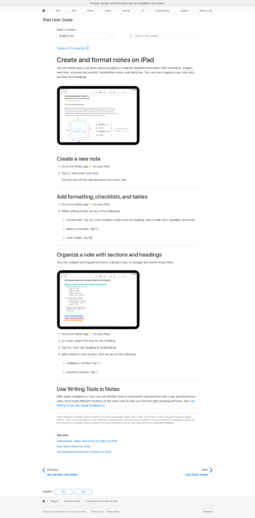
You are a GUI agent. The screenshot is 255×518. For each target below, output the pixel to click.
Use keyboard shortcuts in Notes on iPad (84, 451)
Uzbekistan (207, 511)
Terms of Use (97, 511)
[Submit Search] (131, 36)
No (83, 491)
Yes (63, 491)
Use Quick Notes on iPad (73, 446)
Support (54, 501)
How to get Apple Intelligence (161, 423)
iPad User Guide (58, 19)
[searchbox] (163, 35)
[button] (73, 48)
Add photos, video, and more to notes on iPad (87, 441)
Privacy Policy (113, 511)
